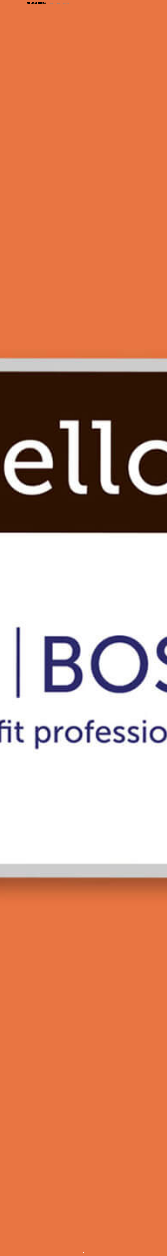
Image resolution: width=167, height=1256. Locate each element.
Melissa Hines (36, 3)
